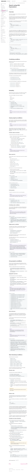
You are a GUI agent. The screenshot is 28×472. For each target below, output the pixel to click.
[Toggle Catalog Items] (7, 15)
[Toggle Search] (7, 9)
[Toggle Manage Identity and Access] (7, 26)
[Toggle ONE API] (7, 34)
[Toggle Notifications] (7, 24)
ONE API (2, 34)
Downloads (22, 469)
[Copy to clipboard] (26, 23)
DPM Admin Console (3, 35)
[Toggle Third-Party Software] (7, 42)
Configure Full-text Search (4, 12)
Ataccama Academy (18, 469)
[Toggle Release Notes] (7, 5)
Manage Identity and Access (3, 26)
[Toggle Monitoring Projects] (7, 21)
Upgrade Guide (2, 39)
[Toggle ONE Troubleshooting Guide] (7, 37)
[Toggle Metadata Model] (7, 30)
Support (10, 469)
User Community (13, 469)
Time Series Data (3, 23)
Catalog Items (2, 15)
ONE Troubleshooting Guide (3, 38)
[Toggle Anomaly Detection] (7, 22)
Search (2, 9)
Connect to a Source (3, 16)
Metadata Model (3, 30)
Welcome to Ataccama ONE (3, 4)
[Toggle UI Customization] (7, 29)
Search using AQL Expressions (4, 10)
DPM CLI (2, 36)
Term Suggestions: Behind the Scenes (4, 18)
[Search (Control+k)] (22, 1)
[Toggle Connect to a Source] (7, 16)
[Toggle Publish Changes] (7, 8)
